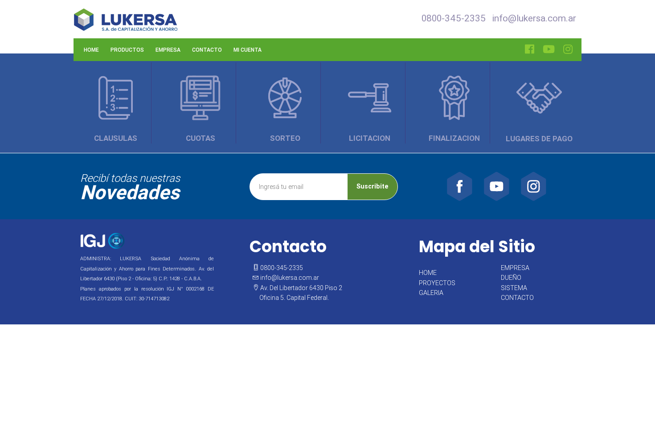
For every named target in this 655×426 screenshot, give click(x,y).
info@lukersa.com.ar (534, 18)
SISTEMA (514, 288)
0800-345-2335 (454, 18)
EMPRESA (515, 268)
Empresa (168, 49)
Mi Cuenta (247, 49)
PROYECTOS (437, 283)
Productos (127, 49)
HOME (428, 273)
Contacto (207, 49)
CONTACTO (517, 298)
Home (91, 49)
